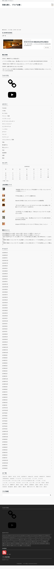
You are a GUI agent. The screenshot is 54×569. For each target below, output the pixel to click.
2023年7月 (5, 294)
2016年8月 (4, 442)
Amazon (5, 476)
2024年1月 (4, 281)
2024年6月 (5, 271)
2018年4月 (4, 400)
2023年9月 (5, 289)
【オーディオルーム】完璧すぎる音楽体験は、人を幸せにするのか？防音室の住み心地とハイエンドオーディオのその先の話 (26, 69)
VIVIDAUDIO (5, 478)
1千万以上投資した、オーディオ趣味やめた (25, 196)
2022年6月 (5, 310)
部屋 (20, 486)
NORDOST (42, 476)
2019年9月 (4, 355)
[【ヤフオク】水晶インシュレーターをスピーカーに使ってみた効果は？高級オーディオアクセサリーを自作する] (27, 203)
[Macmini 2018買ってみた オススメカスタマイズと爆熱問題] (27, 198)
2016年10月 (5, 436)
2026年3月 (5, 255)
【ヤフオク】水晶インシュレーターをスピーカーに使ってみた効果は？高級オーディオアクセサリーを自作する (32, 206)
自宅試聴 (31, 484)
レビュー (31, 482)
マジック (4, 134)
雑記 (3, 158)
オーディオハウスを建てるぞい (28, 480)
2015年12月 (5, 460)
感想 (17, 484)
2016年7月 (4, 444)
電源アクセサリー (31, 486)
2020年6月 (5, 334)
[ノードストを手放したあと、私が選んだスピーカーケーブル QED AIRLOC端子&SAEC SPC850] (27, 216)
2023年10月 (5, 286)
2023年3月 (5, 302)
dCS (14, 476)
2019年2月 (4, 373)
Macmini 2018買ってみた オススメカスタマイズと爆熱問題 (29, 200)
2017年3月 (4, 428)
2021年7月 (4, 323)
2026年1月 (4, 258)
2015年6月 (4, 468)
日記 (3, 150)
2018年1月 (4, 405)
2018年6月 (4, 394)
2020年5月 (5, 336)
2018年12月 (5, 379)
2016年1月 (4, 457)
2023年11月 (5, 284)
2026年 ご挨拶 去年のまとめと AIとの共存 (12, 66)
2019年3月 (4, 371)
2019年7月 (4, 360)
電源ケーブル (39, 486)
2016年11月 (5, 434)
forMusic (30, 476)
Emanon (35, 563)
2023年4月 (5, 300)
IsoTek (36, 476)
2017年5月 (4, 423)
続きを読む (47, 47)
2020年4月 (5, 339)
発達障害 (4, 152)
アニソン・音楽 (6, 116)
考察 (26, 484)
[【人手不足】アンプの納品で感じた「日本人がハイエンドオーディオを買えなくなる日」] (27, 209)
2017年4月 (4, 426)
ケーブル (38, 480)
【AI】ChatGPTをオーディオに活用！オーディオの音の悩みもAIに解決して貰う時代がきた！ (24, 236)
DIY (18, 476)
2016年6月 (4, 447)
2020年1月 (4, 344)
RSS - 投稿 (8, 554)
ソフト (43, 480)
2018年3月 (4, 402)
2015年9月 (4, 465)
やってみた (5, 113)
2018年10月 (5, 384)
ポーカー (4, 131)
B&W (10, 476)
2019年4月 (4, 368)
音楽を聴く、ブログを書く (12, 5)
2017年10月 (5, 410)
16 (26, 175)
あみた (49, 236)
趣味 (15, 486)
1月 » (7, 180)
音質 (45, 486)
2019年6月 (4, 363)
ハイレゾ (5, 482)
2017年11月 (5, 407)
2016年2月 (4, 455)
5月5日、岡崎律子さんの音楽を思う (10, 58)
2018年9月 (4, 386)
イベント (34, 478)
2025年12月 (5, 260)
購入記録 (10, 486)
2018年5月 (4, 397)
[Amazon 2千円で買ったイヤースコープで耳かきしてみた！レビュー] (27, 222)
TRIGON (48, 476)
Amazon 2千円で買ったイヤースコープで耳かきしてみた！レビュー (31, 224)
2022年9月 (5, 307)
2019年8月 (4, 357)
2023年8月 (5, 292)
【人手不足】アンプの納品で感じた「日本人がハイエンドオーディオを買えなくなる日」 (32, 212)
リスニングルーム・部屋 (8, 139)
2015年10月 (5, 463)
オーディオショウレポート (8, 40)
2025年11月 (5, 263)
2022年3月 (5, 315)
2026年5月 (5, 252)
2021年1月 (4, 331)
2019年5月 (4, 365)
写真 (3, 142)
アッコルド (18, 478)
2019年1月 (4, 376)
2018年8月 (4, 389)
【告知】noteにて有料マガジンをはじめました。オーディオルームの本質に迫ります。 (22, 64)
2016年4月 (4, 450)
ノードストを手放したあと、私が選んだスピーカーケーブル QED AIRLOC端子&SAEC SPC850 (24, 61)
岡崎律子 (12, 484)
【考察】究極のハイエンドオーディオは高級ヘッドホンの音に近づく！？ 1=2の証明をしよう (24, 239)
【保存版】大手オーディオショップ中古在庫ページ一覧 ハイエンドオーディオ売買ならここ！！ (33, 190)
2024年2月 (5, 279)
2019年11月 (5, 350)
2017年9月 (4, 413)
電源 (24, 486)
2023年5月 (5, 297)
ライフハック (5, 137)
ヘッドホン (5, 129)
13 (5, 175)
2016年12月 (5, 431)
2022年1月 (4, 318)
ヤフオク (18, 482)
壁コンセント (6, 484)
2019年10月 (5, 352)
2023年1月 (4, 305)
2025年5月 (5, 265)
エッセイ (40, 478)
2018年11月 (5, 381)
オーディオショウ (6, 480)
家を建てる (5, 145)
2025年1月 (4, 268)
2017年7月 (4, 418)
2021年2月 (4, 329)
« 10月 (3, 180)
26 (48, 177)
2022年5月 (5, 313)
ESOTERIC (24, 476)
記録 (36, 484)
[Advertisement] (27, 18)
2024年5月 (5, 273)
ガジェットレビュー (7, 123)
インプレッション (6, 118)
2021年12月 (5, 321)
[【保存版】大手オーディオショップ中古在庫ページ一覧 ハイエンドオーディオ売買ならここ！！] (27, 187)
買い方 (46, 484)
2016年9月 (4, 439)
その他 (3, 110)
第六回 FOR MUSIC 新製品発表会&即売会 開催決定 (36, 42)
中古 (43, 482)
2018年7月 (4, 392)
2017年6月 (4, 421)
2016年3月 (4, 452)
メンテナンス (12, 482)
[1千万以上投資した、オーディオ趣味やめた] (27, 194)
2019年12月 (5, 347)
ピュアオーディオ (6, 126)
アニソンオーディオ (26, 478)
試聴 (3, 155)
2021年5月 (4, 326)
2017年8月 (4, 415)
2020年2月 (5, 342)
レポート (38, 482)
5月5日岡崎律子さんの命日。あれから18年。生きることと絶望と (17, 233)
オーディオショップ (16, 480)
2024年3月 (5, 276)
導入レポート (5, 147)
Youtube (4, 108)
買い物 (5, 486)
